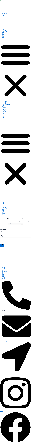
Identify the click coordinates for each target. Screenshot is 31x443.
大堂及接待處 (4, 30)
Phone (1, 235)
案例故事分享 (4, 17)
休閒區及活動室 (5, 31)
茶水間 (3, 27)
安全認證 (3, 34)
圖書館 (3, 108)
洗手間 (3, 28)
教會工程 (3, 115)
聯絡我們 (3, 37)
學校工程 (3, 18)
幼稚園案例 (4, 14)
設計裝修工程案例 (4, 13)
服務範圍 (3, 33)
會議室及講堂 (4, 111)
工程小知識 (3, 36)
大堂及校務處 (4, 109)
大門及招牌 (4, 110)
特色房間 (4, 114)
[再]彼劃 (3, 35)
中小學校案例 (4, 15)
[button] (15, 70)
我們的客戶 (3, 32)
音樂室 (3, 113)
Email (0, 232)
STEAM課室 (4, 107)
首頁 (2, 270)
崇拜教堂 (4, 29)
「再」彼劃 (3, 268)
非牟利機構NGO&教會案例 (6, 16)
